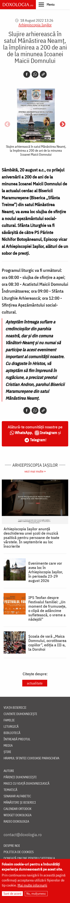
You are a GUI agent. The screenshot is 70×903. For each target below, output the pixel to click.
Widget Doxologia (17, 815)
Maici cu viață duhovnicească (26, 784)
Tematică (10, 790)
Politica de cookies (19, 852)
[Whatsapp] (35, 74)
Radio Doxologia (16, 821)
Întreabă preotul (17, 739)
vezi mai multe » (35, 471)
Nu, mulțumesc (36, 893)
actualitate (35, 683)
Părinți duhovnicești (20, 777)
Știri (7, 752)
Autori (9, 771)
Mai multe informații (32, 885)
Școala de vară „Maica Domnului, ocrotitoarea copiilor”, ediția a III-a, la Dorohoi (47, 642)
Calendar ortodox (17, 809)
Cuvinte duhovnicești (20, 714)
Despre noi (12, 846)
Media (8, 746)
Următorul (62, 124)
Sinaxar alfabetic (17, 796)
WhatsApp (23, 432)
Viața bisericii (15, 708)
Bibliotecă (12, 733)
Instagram (48, 432)
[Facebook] (26, 74)
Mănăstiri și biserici (20, 802)
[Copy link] (43, 74)
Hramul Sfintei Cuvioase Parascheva (31, 758)
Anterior (7, 124)
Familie (9, 720)
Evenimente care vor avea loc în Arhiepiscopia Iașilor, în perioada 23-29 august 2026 (45, 572)
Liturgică (11, 727)
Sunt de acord (12, 893)
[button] (47, 4)
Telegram (37, 439)
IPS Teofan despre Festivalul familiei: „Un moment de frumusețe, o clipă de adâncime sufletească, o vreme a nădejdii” (47, 608)
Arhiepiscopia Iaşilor (35, 24)
